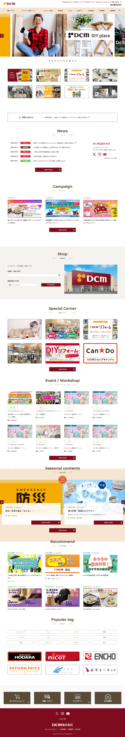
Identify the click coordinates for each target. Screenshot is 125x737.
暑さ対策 (16, 518)
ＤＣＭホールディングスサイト (71, 2)
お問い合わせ (115, 2)
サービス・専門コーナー (29, 11)
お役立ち (10, 518)
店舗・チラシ (11, 11)
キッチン (58, 579)
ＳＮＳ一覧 (62, 719)
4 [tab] (58, 60)
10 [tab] (75, 60)
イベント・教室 (47, 11)
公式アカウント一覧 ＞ (110, 158)
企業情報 (112, 11)
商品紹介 (60, 11)
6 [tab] (64, 60)
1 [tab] (49, 60)
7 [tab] (66, 60)
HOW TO (79, 11)
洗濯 (53, 579)
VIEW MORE (48, 170)
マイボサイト (88, 2)
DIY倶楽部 (91, 11)
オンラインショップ (101, 2)
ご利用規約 (63, 729)
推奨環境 (70, 729)
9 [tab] (72, 60)
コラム (70, 11)
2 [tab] (52, 60)
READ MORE (46, 522)
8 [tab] (69, 60)
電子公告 (77, 729)
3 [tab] (55, 60)
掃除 (49, 579)
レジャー (72, 515)
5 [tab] (61, 60)
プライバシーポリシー (51, 729)
